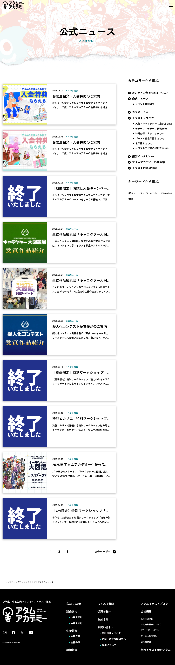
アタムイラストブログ (29, 582)
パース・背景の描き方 (147, 138)
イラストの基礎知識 (144, 168)
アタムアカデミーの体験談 (148, 162)
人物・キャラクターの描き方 (150, 123)
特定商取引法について (151, 624)
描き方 (132, 193)
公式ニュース (140, 99)
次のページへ (103, 551)
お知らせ (103, 620)
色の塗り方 (141, 143)
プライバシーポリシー (151, 630)
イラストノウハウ (143, 118)
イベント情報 (142, 104)
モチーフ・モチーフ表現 (148, 128)
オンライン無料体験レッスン (150, 93)
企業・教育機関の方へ (114, 639)
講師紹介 (71, 650)
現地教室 (146, 642)
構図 (131, 199)
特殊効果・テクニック (147, 133)
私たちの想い (74, 604)
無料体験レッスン (111, 633)
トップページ (11, 582)
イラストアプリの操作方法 (149, 148)
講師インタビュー (143, 156)
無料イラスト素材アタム (156, 650)
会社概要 (146, 612)
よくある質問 (106, 604)
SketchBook (167, 193)
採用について (109, 645)
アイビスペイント (148, 193)
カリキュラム (140, 112)
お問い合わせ (106, 627)
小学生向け (77, 617)
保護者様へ (104, 612)
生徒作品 (75, 636)
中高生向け (77, 623)
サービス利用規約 (149, 635)
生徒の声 (75, 642)
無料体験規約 (147, 618)
